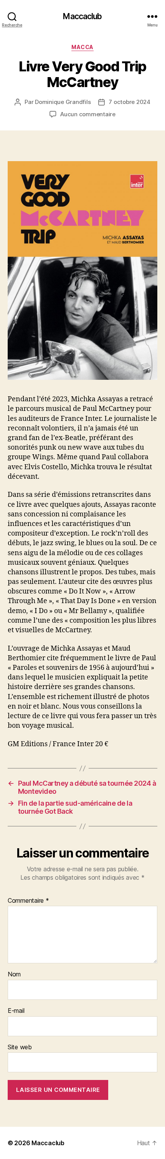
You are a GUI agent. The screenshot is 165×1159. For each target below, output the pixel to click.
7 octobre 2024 (129, 102)
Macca (82, 47)
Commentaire (28, 900)
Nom (14, 974)
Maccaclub (82, 16)
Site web (20, 1047)
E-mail (16, 1010)
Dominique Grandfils (63, 102)
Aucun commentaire (88, 114)
